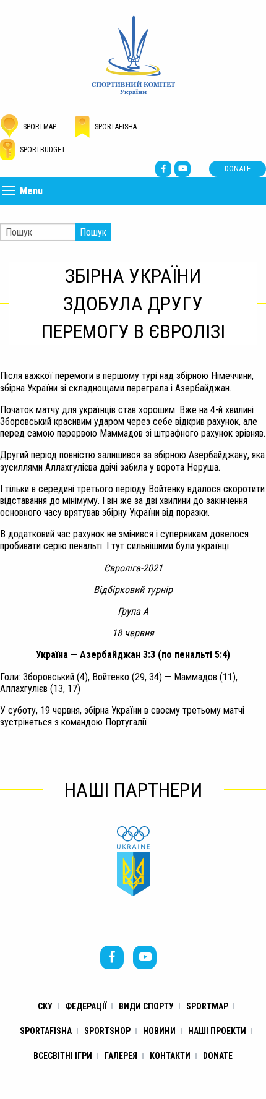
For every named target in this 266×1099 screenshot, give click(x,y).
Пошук (93, 232)
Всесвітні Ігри (62, 1056)
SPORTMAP (207, 1006)
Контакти (170, 1056)
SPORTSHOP (107, 1031)
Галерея (121, 1056)
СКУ (45, 1006)
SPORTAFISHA (46, 1031)
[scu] (133, 55)
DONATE (238, 168)
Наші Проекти (217, 1031)
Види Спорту (146, 1006)
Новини (159, 1031)
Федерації (85, 1006)
